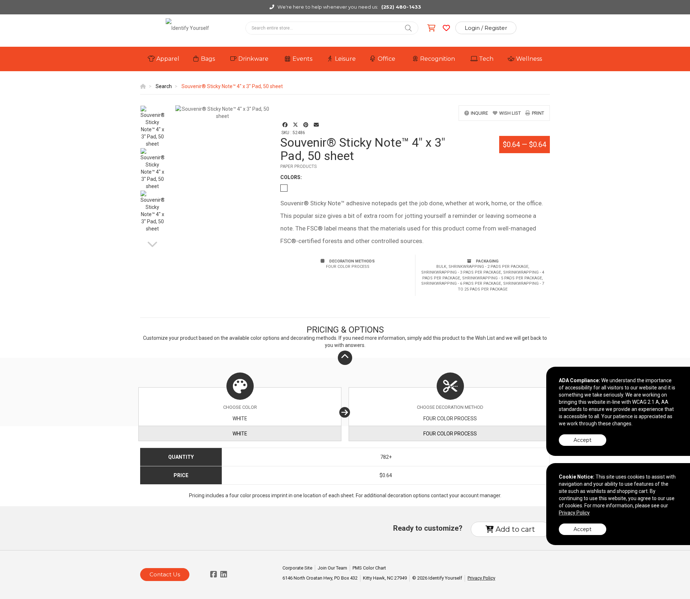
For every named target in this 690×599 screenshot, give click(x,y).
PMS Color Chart (369, 568)
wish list (510, 113)
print (538, 113)
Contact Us (165, 574)
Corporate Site (297, 568)
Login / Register (486, 27)
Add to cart (514, 529)
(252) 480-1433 (401, 7)
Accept (583, 440)
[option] (152, 126)
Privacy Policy (481, 578)
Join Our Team (332, 568)
